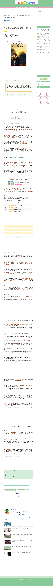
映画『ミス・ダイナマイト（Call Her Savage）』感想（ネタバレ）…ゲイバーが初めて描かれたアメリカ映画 (44, 57)
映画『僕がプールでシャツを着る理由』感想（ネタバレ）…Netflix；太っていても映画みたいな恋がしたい (44, 40)
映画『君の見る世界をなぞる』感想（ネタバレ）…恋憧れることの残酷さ (43, 47)
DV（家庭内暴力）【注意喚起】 (15, 489)
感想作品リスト (43, 78)
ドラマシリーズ (21, 489)
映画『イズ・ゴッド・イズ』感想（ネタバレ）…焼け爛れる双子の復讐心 (43, 34)
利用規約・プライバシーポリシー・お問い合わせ (26, 579)
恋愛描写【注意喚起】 (13, 490)
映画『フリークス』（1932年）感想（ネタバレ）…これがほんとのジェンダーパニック (44, 44)
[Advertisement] (18, 12)
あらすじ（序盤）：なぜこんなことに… (17, 116)
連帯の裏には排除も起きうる (15, 117)
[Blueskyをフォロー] (23, 514)
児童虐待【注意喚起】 (26, 489)
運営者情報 (20, 580)
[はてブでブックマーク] (9, 20)
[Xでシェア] (5, 20)
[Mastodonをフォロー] (21, 514)
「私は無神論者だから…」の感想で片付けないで (18, 119)
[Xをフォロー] (19, 514)
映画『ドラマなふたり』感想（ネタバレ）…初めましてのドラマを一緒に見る (43, 50)
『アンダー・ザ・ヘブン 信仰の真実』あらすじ (17, 111)
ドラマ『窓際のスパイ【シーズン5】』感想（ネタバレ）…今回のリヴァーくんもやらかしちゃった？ (43, 53)
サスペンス (6, 489)
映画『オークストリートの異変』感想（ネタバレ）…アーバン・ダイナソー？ (43, 61)
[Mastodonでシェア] (6, 20)
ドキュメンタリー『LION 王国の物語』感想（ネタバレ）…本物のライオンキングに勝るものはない (43, 30)
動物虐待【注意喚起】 (7, 490)
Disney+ (10, 489)
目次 (17, 109)
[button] (49, 11)
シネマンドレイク (13, 509)
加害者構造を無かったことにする (16, 118)
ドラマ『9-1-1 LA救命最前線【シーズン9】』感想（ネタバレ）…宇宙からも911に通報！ (44, 37)
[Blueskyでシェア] (8, 20)
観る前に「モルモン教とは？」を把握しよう (18, 113)
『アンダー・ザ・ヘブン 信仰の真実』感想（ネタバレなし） (19, 112)
